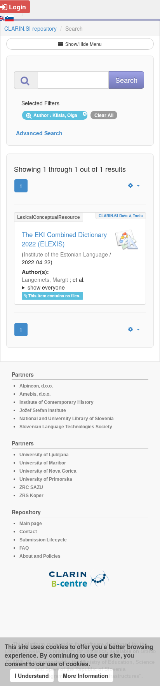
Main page (30, 523)
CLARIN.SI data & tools (121, 215)
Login (17, 6)
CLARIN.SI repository (30, 28)
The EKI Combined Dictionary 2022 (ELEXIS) (64, 239)
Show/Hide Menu (83, 43)
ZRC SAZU (31, 487)
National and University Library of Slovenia (66, 418)
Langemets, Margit (45, 279)
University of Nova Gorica (48, 471)
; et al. (53, 283)
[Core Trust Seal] (80, 609)
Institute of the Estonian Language (66, 254)
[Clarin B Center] (80, 578)
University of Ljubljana (44, 454)
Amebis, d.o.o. (34, 394)
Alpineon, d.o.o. (36, 386)
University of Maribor (42, 463)
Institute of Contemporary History (56, 402)
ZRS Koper (31, 495)
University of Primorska (45, 479)
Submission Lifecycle (43, 540)
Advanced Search (39, 133)
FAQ (24, 548)
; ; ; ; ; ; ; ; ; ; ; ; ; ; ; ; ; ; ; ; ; (80, 283)
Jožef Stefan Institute (42, 410)
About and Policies (40, 556)
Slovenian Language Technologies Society (65, 426)
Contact (28, 531)
